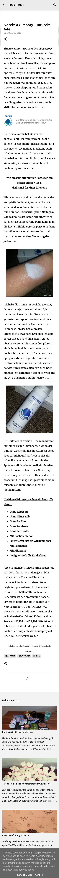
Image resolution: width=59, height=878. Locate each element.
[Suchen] (55, 5)
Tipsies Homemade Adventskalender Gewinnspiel (26, 784)
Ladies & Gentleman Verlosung (17, 732)
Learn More (24, 874)
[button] (5, 39)
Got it (39, 874)
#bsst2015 (10, 656)
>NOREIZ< (10, 107)
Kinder (36, 656)
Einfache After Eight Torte (15, 835)
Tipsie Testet (16, 5)
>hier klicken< (38, 187)
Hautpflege (24, 656)
